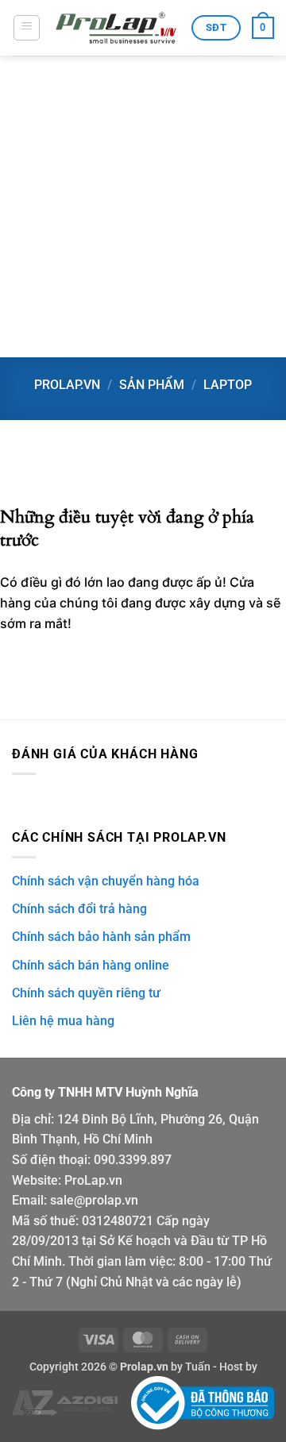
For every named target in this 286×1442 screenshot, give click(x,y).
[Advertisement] (143, 206)
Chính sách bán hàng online (90, 965)
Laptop (227, 384)
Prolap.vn (67, 384)
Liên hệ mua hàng (63, 1020)
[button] (27, 27)
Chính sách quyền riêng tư (86, 993)
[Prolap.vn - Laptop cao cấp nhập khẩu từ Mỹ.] (116, 27)
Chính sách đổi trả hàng (79, 908)
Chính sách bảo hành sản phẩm (101, 936)
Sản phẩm (151, 384)
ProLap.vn (93, 1180)
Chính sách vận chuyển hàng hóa (105, 881)
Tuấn (198, 1367)
